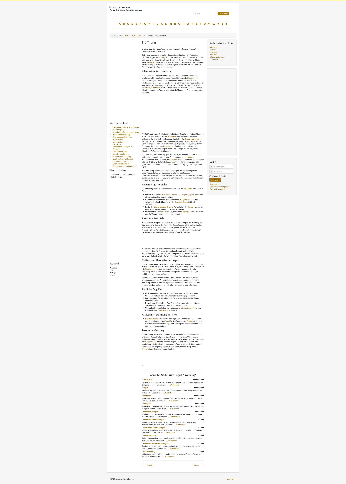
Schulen (174, 194)
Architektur (188, 188)
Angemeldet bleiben (219, 176)
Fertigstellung (152, 62)
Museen (166, 194)
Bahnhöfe (185, 211)
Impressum (213, 59)
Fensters (190, 321)
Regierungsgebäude (189, 194)
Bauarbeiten (149, 269)
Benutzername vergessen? (219, 186)
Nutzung (162, 57)
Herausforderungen (191, 139)
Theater (170, 207)
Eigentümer (162, 310)
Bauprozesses (151, 341)
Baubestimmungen (150, 411)
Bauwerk (166, 146)
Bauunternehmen (188, 308)
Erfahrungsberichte (216, 57)
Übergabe (147, 403)
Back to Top (232, 479)
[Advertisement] (124, 79)
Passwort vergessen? (217, 189)
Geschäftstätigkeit (181, 202)
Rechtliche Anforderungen (153, 419)
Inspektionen (189, 157)
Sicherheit (146, 349)
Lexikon (212, 49)
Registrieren (214, 184)
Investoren (146, 87)
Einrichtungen (160, 207)
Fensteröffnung (151, 318)
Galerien (191, 207)
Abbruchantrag (149, 451)
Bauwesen (147, 395)
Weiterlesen (174, 384)
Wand (167, 321)
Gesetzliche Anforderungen (154, 427)
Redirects (213, 52)
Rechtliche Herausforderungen (155, 443)
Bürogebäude (185, 199)
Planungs (190, 78)
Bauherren (172, 136)
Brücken (165, 211)
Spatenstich (147, 379)
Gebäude (173, 159)
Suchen (225, 13)
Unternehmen (214, 54)
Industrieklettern (149, 435)
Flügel (145, 387)
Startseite (213, 47)
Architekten (155, 87)
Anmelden (215, 179)
